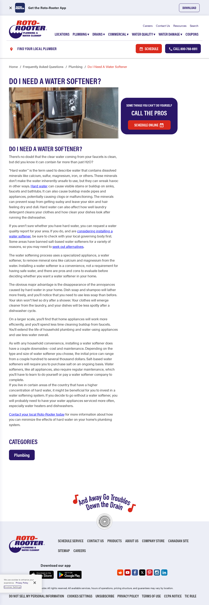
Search (194, 26)
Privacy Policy (128, 595)
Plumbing (81, 34)
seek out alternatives (67, 246)
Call (185, 48)
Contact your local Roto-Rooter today (36, 414)
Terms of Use (151, 595)
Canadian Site (178, 540)
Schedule (151, 48)
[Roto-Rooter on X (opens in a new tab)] (142, 572)
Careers (148, 26)
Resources (180, 26)
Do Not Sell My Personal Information (36, 595)
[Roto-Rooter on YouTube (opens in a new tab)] (128, 572)
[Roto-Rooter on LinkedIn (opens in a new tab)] (164, 572)
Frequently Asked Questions (43, 66)
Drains (98, 34)
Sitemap (64, 550)
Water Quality (143, 34)
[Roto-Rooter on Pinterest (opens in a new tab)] (150, 572)
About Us (131, 540)
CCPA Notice (173, 595)
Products (114, 540)
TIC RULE (190, 595)
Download (189, 7)
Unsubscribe (105, 595)
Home (13, 66)
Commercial (118, 34)
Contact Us (163, 26)
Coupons (192, 34)
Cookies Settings (79, 595)
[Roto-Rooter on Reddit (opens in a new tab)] (120, 572)
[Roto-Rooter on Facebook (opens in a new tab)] (135, 572)
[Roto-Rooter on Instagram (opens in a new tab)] (157, 572)
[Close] (34, 582)
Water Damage (170, 34)
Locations (62, 34)
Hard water (39, 185)
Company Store (153, 540)
